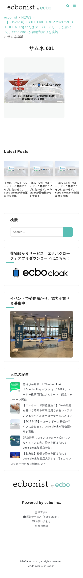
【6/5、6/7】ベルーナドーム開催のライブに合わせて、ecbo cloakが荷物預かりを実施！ (41, 189)
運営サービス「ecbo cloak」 (43, 516)
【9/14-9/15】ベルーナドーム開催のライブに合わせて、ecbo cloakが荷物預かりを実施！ (48, 426)
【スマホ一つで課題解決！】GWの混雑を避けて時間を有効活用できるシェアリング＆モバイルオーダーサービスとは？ (47, 410)
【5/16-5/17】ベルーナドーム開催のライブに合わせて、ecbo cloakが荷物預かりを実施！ (67, 189)
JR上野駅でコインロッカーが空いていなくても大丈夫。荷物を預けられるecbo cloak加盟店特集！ (46, 442)
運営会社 (42, 512)
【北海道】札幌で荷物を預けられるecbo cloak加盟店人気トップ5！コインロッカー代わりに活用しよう (40, 458)
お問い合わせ (43, 521)
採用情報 (42, 526)
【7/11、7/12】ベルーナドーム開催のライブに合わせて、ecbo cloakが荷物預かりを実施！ (16, 189)
